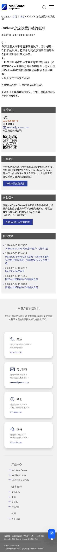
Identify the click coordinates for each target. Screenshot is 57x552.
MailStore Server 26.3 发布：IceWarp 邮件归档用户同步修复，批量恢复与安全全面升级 (27, 260)
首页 (14, 16)
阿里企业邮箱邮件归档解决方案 (21, 279)
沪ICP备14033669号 (13, 549)
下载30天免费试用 (15, 183)
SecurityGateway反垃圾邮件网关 (27, 539)
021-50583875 (10, 121)
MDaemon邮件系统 (37, 536)
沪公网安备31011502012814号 (32, 549)
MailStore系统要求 (15, 271)
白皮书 (15, 502)
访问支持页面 (16, 442)
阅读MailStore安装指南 (18, 222)
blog (22, 16)
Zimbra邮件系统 (9, 539)
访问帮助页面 (16, 412)
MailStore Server (19, 470)
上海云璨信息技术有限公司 (21, 536)
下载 (14, 497)
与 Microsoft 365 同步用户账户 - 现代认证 (26, 248)
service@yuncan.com (18, 127)
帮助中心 (16, 492)
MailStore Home (19, 475)
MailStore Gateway (20, 480)
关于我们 (16, 519)
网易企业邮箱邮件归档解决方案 (21, 287)
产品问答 (16, 506)
